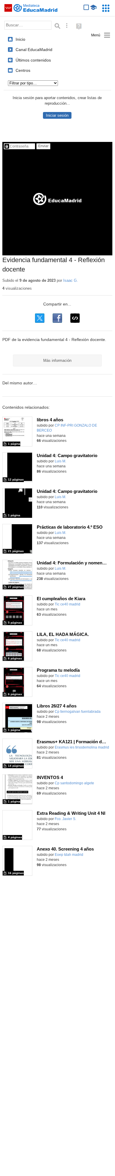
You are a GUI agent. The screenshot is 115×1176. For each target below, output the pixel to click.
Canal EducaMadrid (34, 49)
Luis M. (60, 461)
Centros (23, 70)
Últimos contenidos (33, 60)
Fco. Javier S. (65, 819)
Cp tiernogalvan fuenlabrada (78, 711)
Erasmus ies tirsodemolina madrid (82, 747)
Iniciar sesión (57, 115)
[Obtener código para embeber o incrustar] (75, 318)
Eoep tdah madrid (69, 854)
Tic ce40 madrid (67, 604)
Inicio (20, 39)
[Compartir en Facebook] (57, 318)
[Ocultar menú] (100, 35)
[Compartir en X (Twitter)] (39, 318)
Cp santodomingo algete (74, 783)
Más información (57, 360)
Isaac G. (70, 280)
